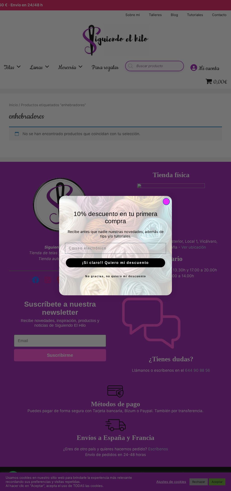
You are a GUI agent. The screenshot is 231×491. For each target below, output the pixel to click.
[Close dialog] (166, 201)
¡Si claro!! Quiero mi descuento (115, 263)
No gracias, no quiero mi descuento (115, 276)
